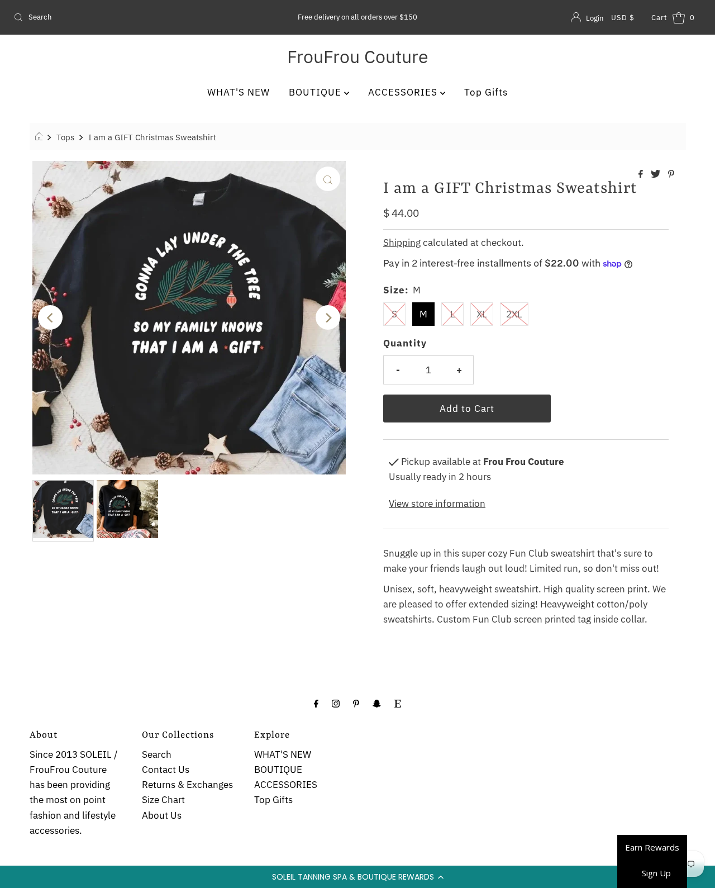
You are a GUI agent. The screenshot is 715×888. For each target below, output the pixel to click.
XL (481, 314)
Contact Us (165, 769)
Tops (65, 137)
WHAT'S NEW (238, 92)
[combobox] (122, 17)
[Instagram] (336, 702)
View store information (437, 503)
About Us (162, 815)
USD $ (623, 17)
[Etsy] (397, 702)
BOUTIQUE (316, 92)
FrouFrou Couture (357, 56)
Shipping (402, 242)
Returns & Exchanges (187, 784)
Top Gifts (486, 92)
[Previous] (50, 317)
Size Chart (163, 800)
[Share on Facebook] (641, 174)
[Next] (328, 317)
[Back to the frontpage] (40, 137)
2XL (514, 314)
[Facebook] (316, 702)
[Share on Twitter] (656, 174)
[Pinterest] (356, 702)
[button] (357, 877)
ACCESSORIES (404, 92)
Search (156, 754)
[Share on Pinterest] (671, 174)
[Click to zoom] (328, 179)
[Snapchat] (377, 702)
